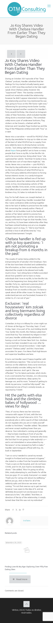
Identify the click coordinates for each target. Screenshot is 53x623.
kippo (13, 150)
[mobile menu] (49, 5)
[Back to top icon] (26, 604)
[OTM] (26, 8)
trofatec (26, 520)
